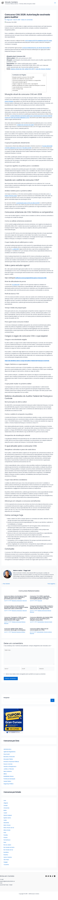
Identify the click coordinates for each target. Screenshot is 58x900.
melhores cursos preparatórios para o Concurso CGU (30, 278)
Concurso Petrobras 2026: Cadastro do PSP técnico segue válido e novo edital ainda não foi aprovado (41, 607)
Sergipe (6, 862)
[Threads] (54, 876)
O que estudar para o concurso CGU (21, 87)
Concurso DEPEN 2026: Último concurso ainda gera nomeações (14, 629)
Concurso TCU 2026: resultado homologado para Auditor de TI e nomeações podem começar (40, 597)
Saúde (50, 622)
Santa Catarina (8, 857)
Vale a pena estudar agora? (19, 82)
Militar (5, 774)
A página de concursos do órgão (25, 125)
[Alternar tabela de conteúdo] (43, 75)
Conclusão (15, 90)
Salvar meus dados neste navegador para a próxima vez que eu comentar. (26, 674)
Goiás (5, 820)
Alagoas (6, 803)
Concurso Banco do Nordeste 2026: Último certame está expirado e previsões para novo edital (15, 597)
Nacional (25, 600)
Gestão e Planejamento (10, 766)
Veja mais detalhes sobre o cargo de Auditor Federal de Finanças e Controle (27, 360)
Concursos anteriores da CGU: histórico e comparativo (26, 80)
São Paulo (6, 859)
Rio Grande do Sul (8, 850)
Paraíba (6, 835)
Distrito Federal (8, 815)
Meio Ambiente (8, 771)
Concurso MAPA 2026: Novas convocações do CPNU (39, 629)
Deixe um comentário (27, 19)
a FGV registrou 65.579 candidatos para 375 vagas (38, 40)
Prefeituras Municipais (9, 779)
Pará (5, 832)
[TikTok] (52, 876)
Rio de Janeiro (7, 845)
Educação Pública (8, 759)
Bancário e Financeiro (17, 600)
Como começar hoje (17, 89)
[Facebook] (46, 876)
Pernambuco (7, 840)
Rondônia (6, 852)
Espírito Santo (7, 818)
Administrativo (41, 622)
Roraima (6, 854)
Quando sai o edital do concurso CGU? (22, 78)
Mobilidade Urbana (9, 776)
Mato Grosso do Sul (9, 827)
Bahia (5, 810)
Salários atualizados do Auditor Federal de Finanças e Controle (28, 85)
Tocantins (6, 864)
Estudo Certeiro (11, 2)
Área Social (6, 754)
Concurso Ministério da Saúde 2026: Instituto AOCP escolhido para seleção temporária (41, 618)
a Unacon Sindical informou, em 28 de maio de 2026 (35, 47)
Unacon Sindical (9, 101)
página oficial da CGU (17, 69)
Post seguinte (52, 583)
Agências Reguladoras (9, 751)
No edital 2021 (16, 284)
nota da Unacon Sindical (42, 69)
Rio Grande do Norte (9, 847)
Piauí (5, 842)
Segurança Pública (20, 632)
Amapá (5, 805)
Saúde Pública (7, 781)
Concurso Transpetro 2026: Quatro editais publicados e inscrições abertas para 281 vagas (15, 618)
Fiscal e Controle (48, 632)
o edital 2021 (15, 249)
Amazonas (6, 808)
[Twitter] (48, 876)
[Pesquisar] (52, 700)
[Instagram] (50, 876)
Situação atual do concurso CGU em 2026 (23, 77)
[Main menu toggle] (55, 2)
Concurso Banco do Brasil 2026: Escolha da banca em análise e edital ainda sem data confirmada (16, 607)
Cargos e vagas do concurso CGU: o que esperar (25, 83)
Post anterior (6, 583)
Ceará (5, 813)
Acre (5, 800)
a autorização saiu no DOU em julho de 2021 (27, 203)
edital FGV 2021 (29, 69)
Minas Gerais (7, 830)
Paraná (5, 837)
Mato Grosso (7, 825)
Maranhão (6, 822)
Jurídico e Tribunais (9, 769)
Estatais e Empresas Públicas (44, 610)
